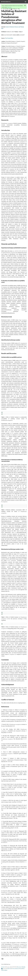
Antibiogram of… (6, 1)
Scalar (8, 968)
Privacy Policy (21, 968)
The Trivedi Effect (9, 38)
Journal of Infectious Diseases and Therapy (15, 26)
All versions (19, 966)
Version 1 (3, 966)
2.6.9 (11, 968)
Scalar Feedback (4, 970)
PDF (2, 28)
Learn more (9, 7)
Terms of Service (16, 968)
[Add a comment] (3, 959)
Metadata (23, 966)
